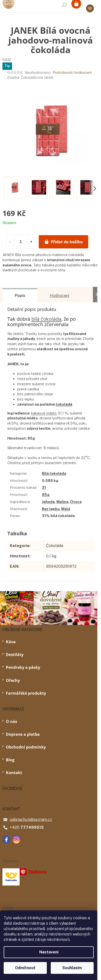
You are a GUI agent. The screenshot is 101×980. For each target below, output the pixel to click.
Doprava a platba (23, 734)
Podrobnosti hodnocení (72, 72)
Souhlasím (72, 967)
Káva (11, 641)
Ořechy (13, 680)
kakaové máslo (44, 413)
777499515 (32, 827)
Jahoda (48, 502)
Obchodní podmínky (26, 747)
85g (46, 494)
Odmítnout (25, 967)
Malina (62, 502)
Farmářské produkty (26, 693)
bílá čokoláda (46, 319)
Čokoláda (54, 545)
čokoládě (64, 404)
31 (44, 487)
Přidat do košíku (67, 242)
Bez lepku (51, 509)
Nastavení (48, 952)
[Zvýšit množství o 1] (31, 241)
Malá (65, 509)
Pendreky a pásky (23, 667)
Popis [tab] (20, 295)
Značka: (30, 77)
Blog (10, 760)
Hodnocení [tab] (59, 295)
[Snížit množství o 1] (10, 241)
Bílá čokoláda (54, 473)
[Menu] (90, 8)
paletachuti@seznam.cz (31, 819)
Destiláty (15, 654)
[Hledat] (64, 5)
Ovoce (76, 502)
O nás (11, 721)
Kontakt (14, 772)
